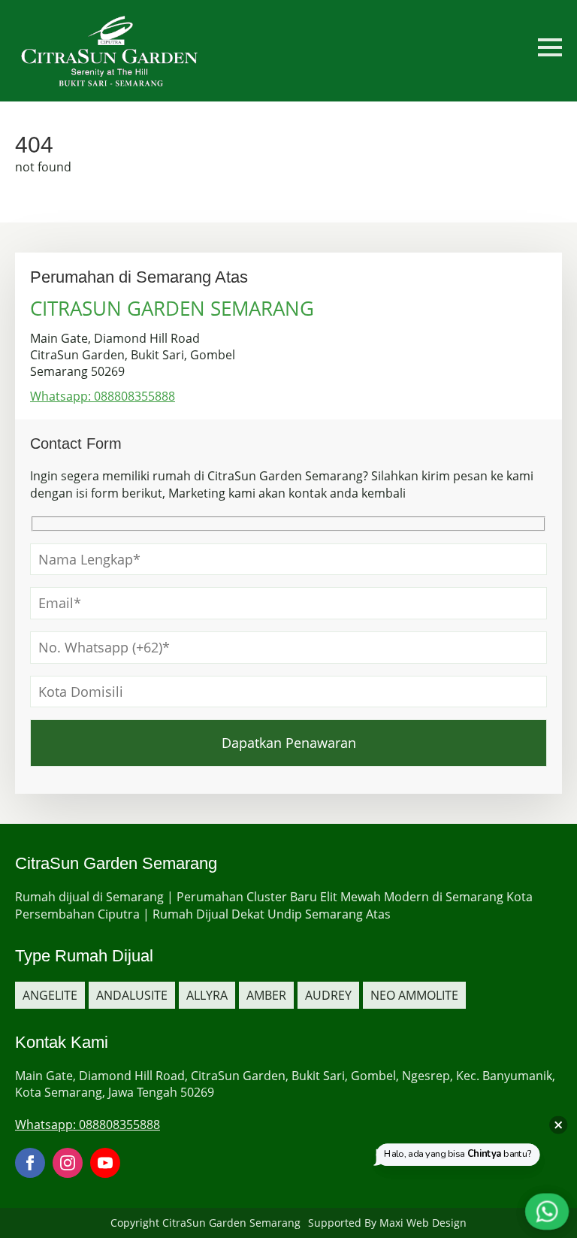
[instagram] (68, 1163)
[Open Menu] (550, 47)
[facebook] (30, 1163)
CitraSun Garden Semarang (231, 1222)
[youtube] (105, 1163)
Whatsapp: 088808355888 (102, 396)
